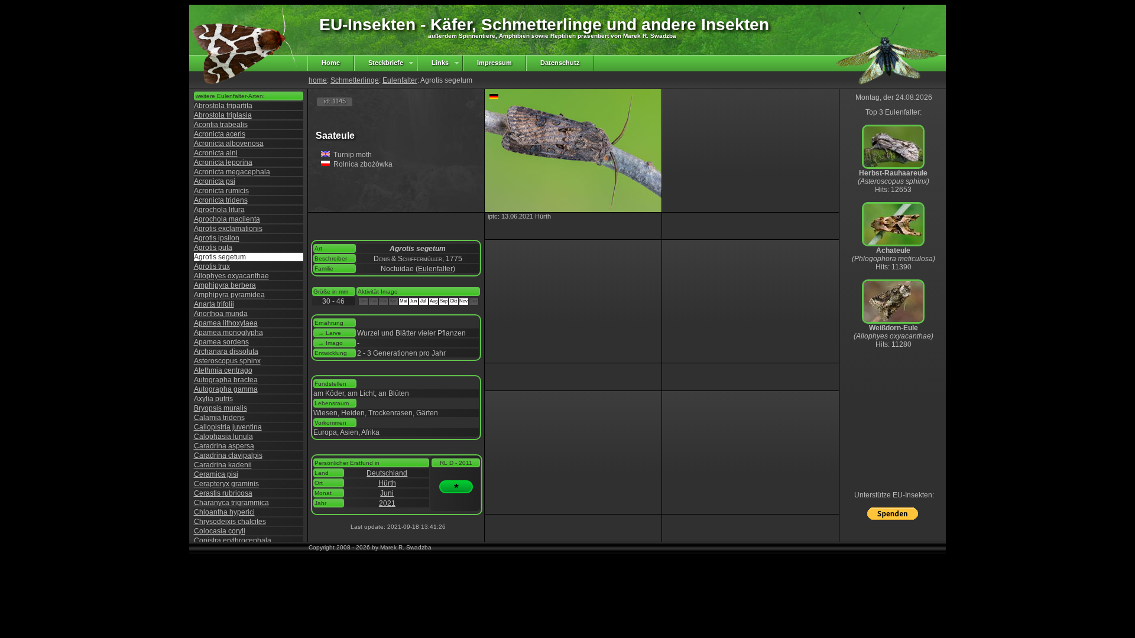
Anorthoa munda (221, 314)
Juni (387, 493)
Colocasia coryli (219, 531)
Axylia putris (213, 399)
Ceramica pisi (216, 474)
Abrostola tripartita (223, 106)
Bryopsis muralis (220, 408)
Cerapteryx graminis (226, 484)
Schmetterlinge (354, 80)
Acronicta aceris (219, 134)
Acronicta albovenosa (229, 143)
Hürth (387, 483)
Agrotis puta (213, 247)
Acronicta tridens (221, 200)
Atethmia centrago (223, 370)
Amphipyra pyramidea (229, 295)
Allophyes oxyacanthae (231, 276)
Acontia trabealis (221, 125)
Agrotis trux (212, 266)
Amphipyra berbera (225, 285)
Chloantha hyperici (224, 512)
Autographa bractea (226, 380)
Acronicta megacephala (232, 172)
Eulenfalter (399, 80)
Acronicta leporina (223, 162)
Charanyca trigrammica (231, 503)
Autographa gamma (226, 389)
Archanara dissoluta (226, 351)
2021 (387, 503)
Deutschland (387, 473)
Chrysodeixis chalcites (230, 521)
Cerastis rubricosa (223, 493)
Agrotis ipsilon (216, 238)
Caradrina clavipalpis (228, 455)
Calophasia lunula (223, 436)
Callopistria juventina (228, 427)
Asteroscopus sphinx (227, 361)
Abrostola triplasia (223, 115)
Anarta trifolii (214, 304)
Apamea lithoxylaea (226, 323)
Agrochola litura (219, 210)
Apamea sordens (221, 342)
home (318, 80)
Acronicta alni (216, 153)
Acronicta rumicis (221, 191)
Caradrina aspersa (224, 446)
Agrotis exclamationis (228, 228)
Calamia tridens (219, 418)
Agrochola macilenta (227, 219)
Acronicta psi (214, 181)
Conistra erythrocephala (232, 540)
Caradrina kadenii (223, 465)
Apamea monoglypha (228, 332)
